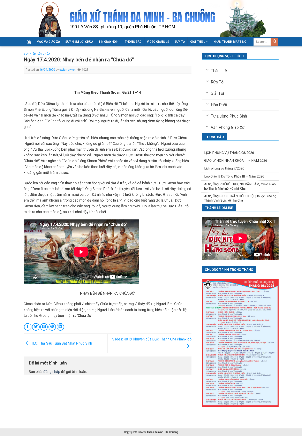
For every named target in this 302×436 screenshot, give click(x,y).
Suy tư (179, 41)
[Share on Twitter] (35, 327)
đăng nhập (51, 372)
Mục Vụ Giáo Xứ (48, 41)
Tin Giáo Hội (107, 41)
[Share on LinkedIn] (60, 327)
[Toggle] (207, 69)
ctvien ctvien (67, 69)
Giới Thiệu (197, 41)
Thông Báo (133, 41)
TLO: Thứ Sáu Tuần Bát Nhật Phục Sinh (61, 343)
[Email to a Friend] (44, 327)
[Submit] (274, 42)
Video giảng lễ (158, 41)
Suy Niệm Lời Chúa (79, 41)
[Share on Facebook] (27, 327)
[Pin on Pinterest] (52, 327)
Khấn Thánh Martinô (229, 41)
